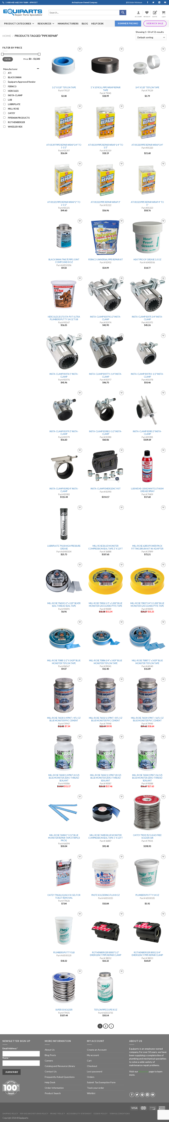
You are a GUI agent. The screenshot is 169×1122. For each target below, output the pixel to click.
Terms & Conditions (119, 1113)
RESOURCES (44, 23)
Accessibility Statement (79, 1113)
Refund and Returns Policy (34, 1113)
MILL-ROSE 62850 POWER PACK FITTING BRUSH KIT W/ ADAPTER (147, 547)
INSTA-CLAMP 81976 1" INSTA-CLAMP (64, 375)
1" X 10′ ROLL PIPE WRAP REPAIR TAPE (105, 88)
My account (93, 1055)
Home (6, 35)
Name (6, 1058)
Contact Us (51, 1071)
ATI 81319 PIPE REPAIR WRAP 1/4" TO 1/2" (105, 146)
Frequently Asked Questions (60, 1076)
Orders (90, 1076)
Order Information (54, 1087)
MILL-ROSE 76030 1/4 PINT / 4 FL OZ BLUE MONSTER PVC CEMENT (64, 719)
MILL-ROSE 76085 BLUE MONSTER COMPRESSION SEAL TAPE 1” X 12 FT (105, 836)
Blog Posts (50, 1055)
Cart (89, 1060)
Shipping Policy (10, 1113)
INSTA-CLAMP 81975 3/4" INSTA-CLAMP (147, 318)
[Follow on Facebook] (146, 2)
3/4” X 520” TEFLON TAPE (147, 87)
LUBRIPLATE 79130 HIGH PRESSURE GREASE (64, 547)
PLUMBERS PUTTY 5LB (64, 952)
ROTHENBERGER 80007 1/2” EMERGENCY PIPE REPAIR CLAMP (105, 953)
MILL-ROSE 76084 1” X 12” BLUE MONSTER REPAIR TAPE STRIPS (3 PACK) (64, 838)
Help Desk (50, 1082)
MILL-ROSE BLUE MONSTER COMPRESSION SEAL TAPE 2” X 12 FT (105, 547)
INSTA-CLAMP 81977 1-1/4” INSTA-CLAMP (105, 375)
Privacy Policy (57, 1113)
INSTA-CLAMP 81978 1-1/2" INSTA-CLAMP (147, 375)
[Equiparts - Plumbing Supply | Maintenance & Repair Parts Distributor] (22, 12)
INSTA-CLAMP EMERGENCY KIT (106, 488)
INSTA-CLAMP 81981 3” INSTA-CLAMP (147, 432)
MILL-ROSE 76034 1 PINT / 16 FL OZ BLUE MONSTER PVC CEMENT (147, 719)
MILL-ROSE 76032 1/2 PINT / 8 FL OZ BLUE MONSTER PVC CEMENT (105, 719)
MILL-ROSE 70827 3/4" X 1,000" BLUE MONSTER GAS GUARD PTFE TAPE (147, 604)
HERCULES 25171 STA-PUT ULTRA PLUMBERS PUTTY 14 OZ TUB (64, 318)
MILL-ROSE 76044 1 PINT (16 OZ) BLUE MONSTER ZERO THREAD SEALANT (147, 778)
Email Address (10, 1048)
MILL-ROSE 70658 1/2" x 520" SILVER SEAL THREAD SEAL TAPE (64, 604)
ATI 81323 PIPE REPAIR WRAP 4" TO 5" (147, 203)
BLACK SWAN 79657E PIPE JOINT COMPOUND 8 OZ (64, 260)
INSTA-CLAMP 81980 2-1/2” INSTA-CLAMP (105, 432)
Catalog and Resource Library (60, 1066)
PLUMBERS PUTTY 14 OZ (147, 895)
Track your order (95, 1087)
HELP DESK (97, 23)
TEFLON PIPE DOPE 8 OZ (105, 1010)
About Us (50, 1049)
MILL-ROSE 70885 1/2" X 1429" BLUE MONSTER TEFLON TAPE (64, 661)
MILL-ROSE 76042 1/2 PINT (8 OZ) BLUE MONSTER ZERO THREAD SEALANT (105, 778)
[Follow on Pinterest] (142, 1094)
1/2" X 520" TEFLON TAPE (64, 87)
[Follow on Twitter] (152, 2)
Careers (49, 1060)
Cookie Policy (101, 1113)
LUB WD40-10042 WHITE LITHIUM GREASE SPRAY (147, 490)
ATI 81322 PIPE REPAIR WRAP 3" (105, 202)
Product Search (53, 1093)
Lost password (94, 1071)
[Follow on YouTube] (163, 2)
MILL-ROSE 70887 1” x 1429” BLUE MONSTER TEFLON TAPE (147, 661)
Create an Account (97, 1049)
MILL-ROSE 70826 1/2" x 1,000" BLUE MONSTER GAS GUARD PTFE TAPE (105, 604)
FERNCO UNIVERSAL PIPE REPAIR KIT (105, 259)
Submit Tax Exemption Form (101, 1082)
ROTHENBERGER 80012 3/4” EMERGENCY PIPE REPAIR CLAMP (147, 953)
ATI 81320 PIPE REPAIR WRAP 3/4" (147, 145)
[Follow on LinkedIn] (157, 2)
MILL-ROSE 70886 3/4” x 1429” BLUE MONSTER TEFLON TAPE (105, 661)
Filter (8, 59)
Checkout (92, 1066)
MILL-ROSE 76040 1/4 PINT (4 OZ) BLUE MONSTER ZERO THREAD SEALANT (63, 778)
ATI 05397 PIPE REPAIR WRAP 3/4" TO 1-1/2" (63, 146)
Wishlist (91, 1093)
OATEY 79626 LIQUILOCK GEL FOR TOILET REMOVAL (63, 896)
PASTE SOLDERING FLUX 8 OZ (105, 895)
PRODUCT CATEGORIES (17, 23)
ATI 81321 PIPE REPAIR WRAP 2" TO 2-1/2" (63, 203)
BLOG (85, 23)
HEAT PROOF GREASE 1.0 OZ (147, 259)
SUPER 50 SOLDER (63, 1010)
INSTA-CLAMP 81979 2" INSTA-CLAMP (64, 432)
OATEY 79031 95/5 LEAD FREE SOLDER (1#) (147, 836)
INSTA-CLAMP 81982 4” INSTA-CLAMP (64, 490)
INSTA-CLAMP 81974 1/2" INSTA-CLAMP (105, 318)
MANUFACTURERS (68, 23)
